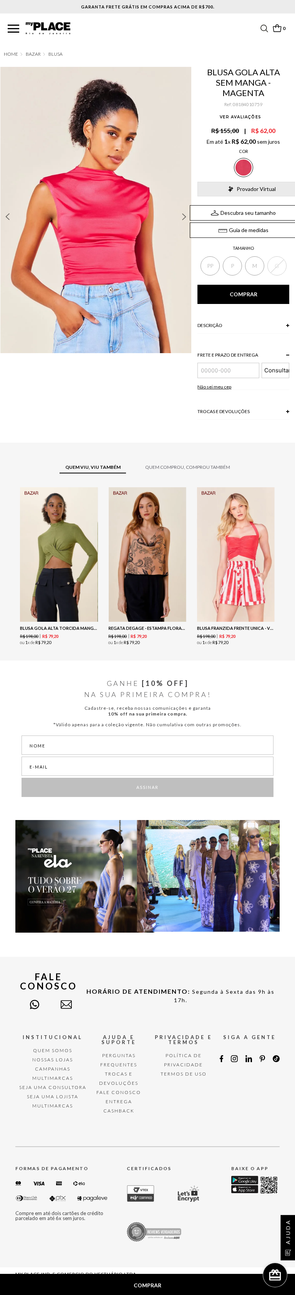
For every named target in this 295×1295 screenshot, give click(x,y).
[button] (13, 29)
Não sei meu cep (214, 387)
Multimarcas (52, 1078)
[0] (277, 28)
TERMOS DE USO (184, 1074)
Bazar (33, 54)
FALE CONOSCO (118, 1092)
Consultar (276, 370)
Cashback (118, 1111)
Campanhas (52, 1069)
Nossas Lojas (52, 1060)
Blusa (55, 54)
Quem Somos (52, 1050)
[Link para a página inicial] (11, 54)
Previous (7, 216)
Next (184, 216)
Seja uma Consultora (52, 1087)
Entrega (119, 1101)
